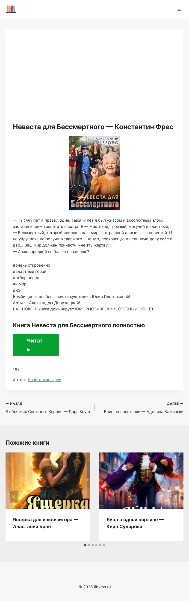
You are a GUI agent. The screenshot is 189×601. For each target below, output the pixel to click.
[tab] (85, 545)
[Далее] (175, 497)
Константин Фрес (44, 380)
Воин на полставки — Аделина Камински (143, 408)
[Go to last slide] (14, 497)
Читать (35, 344)
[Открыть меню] (179, 9)
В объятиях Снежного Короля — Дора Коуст (48, 408)
